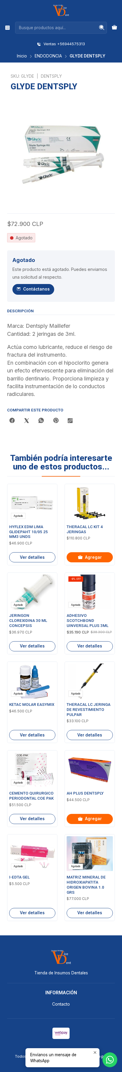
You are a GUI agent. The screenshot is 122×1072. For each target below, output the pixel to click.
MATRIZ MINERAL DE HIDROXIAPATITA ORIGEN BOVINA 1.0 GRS (86, 884)
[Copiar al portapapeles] (70, 421)
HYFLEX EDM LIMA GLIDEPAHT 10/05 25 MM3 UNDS (28, 532)
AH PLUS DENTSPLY (85, 793)
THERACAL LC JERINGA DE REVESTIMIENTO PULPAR (88, 709)
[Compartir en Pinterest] (56, 421)
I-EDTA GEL (19, 877)
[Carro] (114, 27)
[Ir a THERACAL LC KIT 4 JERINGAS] (90, 503)
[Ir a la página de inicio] (61, 10)
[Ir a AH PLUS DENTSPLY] (90, 769)
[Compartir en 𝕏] (27, 421)
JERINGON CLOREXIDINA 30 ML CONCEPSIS (28, 620)
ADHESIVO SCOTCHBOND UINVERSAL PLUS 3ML (87, 620)
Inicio (22, 56)
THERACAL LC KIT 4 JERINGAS (85, 529)
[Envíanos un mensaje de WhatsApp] (109, 1059)
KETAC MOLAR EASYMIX (31, 704)
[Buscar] (102, 28)
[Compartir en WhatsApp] (41, 421)
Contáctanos (36, 289)
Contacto (61, 1004)
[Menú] (8, 27)
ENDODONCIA (48, 56)
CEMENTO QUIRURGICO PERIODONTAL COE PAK (31, 796)
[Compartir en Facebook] (12, 421)
